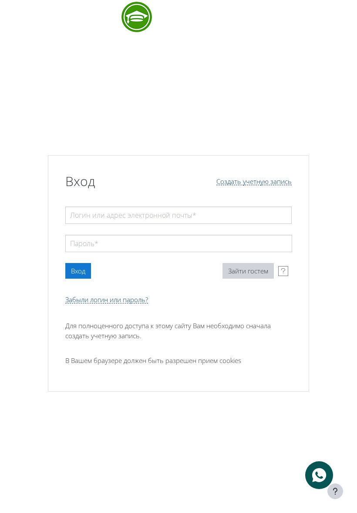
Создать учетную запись (254, 181)
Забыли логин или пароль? (106, 299)
